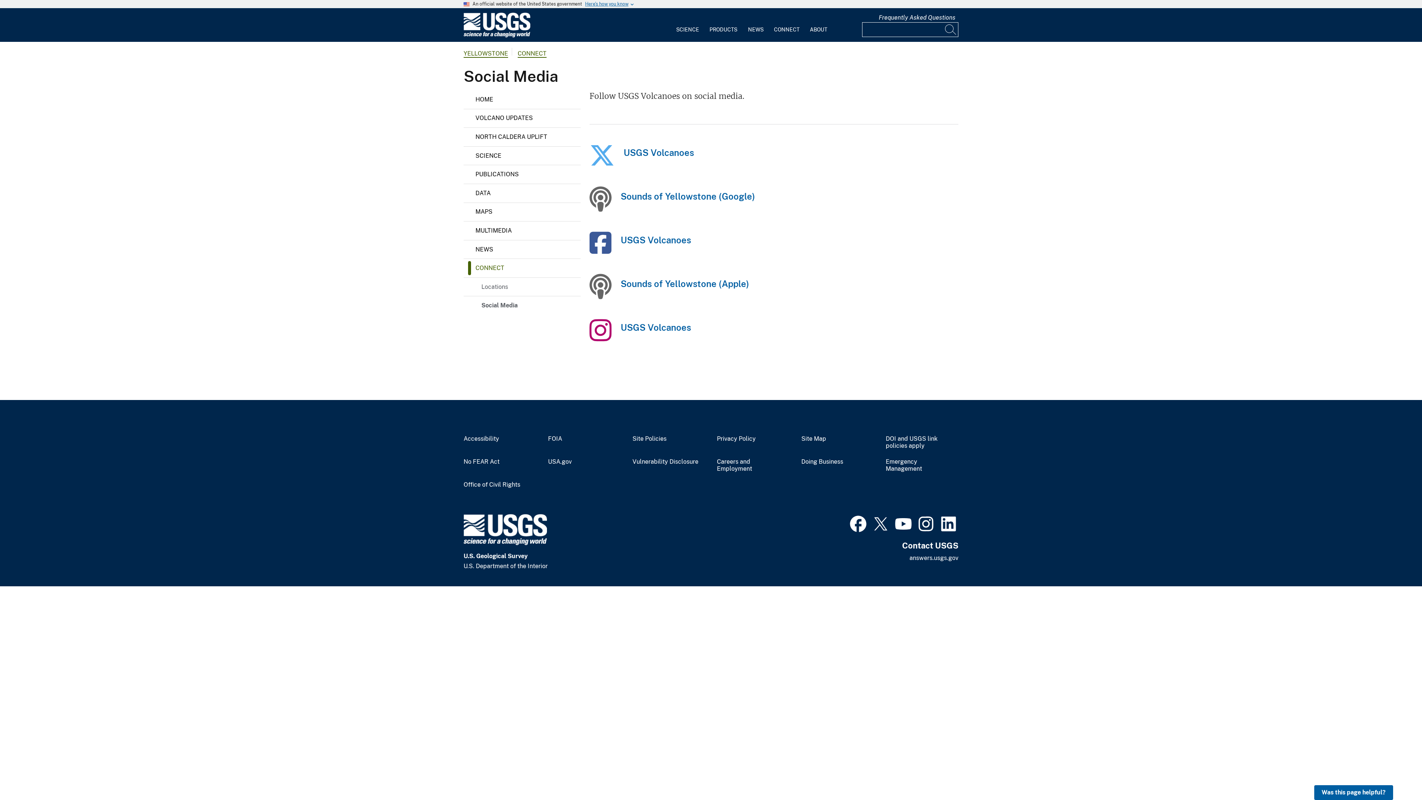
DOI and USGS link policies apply (912, 442)
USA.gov (560, 462)
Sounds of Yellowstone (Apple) (685, 284)
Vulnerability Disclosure (665, 462)
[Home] (497, 35)
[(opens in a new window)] (602, 162)
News (756, 30)
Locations (494, 286)
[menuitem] (687, 25)
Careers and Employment (734, 465)
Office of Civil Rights (492, 484)
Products (723, 30)
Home (484, 99)
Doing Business (822, 462)
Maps (484, 211)
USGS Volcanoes (659, 152)
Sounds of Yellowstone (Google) (688, 196)
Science (687, 30)
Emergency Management (904, 465)
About (818, 30)
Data (483, 193)
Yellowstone (486, 53)
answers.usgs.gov (933, 557)
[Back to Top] (1395, 773)
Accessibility (481, 439)
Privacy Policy (736, 439)
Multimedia (493, 230)
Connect (787, 30)
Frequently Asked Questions (917, 17)
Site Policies (649, 439)
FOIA (555, 439)
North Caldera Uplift (511, 136)
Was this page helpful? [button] (1354, 792)
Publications (497, 174)
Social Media (499, 305)
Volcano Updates (504, 117)
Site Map (813, 439)
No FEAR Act (482, 462)
